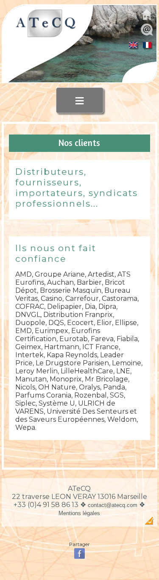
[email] (146, 35)
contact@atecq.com (112, 505)
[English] (133, 47)
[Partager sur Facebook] (79, 558)
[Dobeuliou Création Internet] (149, 523)
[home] (146, 20)
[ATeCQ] (45, 36)
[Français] (147, 47)
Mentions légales (79, 513)
